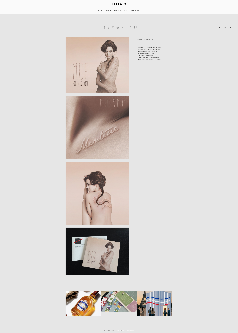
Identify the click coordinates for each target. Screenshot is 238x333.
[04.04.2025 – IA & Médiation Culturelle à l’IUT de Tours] (154, 303)
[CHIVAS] (83, 303)
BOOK (100, 10)
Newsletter (130, 330)
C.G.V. (123, 330)
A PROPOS (108, 10)
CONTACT (117, 10)
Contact (118, 330)
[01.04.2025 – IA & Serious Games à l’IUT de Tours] (119, 301)
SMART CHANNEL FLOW (131, 10)
